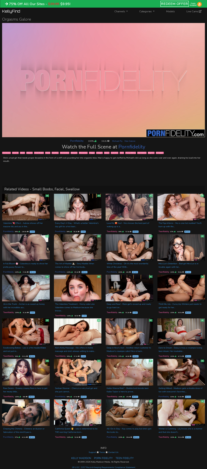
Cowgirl (99, 153)
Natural (29, 153)
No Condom (65, 153)
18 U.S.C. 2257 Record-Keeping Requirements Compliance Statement (103, 467)
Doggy (92, 153)
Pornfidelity (77, 141)
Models (170, 11)
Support (92, 452)
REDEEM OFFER (174, 4)
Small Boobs (38, 153)
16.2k (104, 141)
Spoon (106, 153)
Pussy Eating (130, 153)
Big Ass (151, 153)
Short (23, 153)
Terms (102, 452)
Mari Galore (130, 141)
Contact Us (113, 452)
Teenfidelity (112, 231)
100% (91, 141)
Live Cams (192, 11)
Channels (122, 11)
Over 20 (15, 153)
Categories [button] (145, 11)
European (159, 153)
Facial (48, 153)
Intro (121, 153)
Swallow (55, 153)
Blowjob (74, 153)
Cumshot (114, 153)
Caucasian (6, 153)
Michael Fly (117, 141)
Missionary (83, 153)
